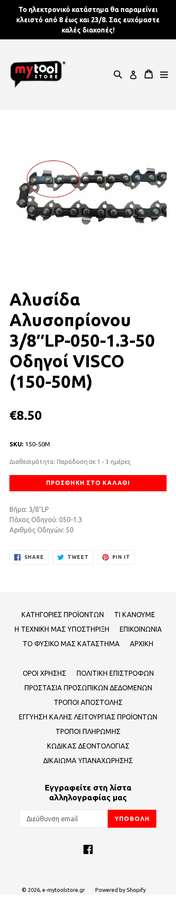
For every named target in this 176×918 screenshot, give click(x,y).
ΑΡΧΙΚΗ (141, 644)
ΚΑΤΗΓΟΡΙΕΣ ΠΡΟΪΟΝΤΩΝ (62, 614)
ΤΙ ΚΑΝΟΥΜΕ (134, 614)
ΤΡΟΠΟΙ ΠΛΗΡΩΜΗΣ (88, 731)
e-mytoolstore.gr (63, 890)
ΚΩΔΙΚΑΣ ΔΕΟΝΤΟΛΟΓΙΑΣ (88, 746)
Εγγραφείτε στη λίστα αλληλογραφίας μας (88, 792)
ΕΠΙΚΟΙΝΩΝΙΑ (141, 629)
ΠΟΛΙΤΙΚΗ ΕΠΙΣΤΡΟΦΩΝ (115, 673)
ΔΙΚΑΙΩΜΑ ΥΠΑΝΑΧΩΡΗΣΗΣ (88, 760)
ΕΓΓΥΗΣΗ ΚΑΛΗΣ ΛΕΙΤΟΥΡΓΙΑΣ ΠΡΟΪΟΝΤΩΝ (88, 717)
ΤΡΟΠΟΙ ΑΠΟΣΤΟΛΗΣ (88, 702)
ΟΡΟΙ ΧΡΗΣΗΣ (44, 673)
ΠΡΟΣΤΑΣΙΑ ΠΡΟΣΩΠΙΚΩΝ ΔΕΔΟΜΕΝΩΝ (88, 688)
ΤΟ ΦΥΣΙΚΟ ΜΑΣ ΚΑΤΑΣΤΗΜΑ (71, 644)
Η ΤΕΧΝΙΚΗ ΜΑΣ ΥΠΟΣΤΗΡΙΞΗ (62, 629)
